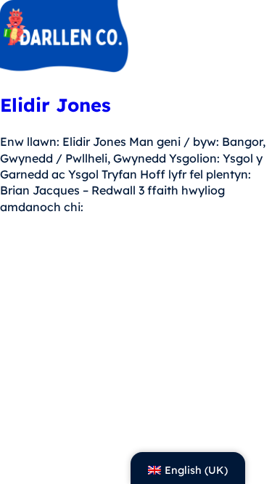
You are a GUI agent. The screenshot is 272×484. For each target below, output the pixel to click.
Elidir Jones (55, 105)
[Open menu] (251, 38)
